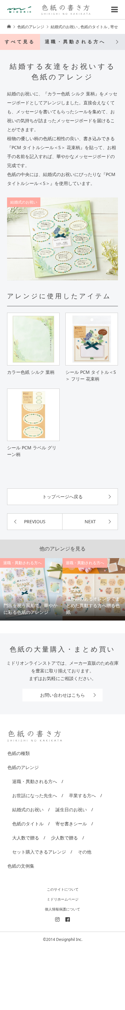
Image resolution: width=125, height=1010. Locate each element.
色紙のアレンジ (23, 767)
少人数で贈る (64, 838)
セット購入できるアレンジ (39, 852)
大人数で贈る (25, 838)
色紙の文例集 (20, 866)
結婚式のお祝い (23, 202)
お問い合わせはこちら (62, 695)
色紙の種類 (18, 753)
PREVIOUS (35, 521)
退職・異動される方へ (75, 41)
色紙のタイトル (28, 824)
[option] (31, 589)
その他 (84, 852)
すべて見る (20, 41)
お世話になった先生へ (34, 795)
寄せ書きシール (71, 824)
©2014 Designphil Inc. (62, 939)
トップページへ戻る (62, 496)
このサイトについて (63, 889)
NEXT (90, 521)
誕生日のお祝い (71, 809)
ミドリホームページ (63, 899)
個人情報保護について (62, 909)
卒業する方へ (82, 795)
